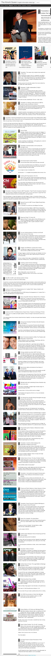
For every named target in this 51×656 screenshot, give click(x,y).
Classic (2, 5)
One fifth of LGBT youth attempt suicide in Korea (17, 278)
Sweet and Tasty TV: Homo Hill (28, 217)
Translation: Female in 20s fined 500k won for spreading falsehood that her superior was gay (11, 64)
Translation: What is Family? (27, 549)
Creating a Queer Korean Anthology (29, 263)
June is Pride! (24, 130)
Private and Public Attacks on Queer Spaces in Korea (33, 488)
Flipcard (6, 5)
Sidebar (19, 5)
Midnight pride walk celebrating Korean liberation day (33, 382)
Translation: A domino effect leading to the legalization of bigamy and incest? (30, 443)
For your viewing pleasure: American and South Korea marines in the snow (32, 233)
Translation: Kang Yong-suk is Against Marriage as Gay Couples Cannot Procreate (32, 504)
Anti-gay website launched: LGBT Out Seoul (31, 352)
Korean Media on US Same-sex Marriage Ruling (32, 609)
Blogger (29, 655)
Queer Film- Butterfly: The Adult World (29, 518)
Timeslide (29, 5)
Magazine (11, 5)
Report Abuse (33, 655)
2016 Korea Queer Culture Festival (29, 160)
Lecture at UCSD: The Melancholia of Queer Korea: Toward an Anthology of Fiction (25, 312)
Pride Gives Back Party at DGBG (28, 579)
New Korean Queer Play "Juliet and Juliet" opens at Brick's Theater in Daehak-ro (26, 63)
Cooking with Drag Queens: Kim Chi (29, 176)
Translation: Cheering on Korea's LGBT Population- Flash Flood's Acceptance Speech (26, 191)
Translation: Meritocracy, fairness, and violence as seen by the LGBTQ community (42, 64)
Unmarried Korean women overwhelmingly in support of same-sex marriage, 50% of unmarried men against (33, 413)
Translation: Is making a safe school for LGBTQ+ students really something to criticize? (32, 103)
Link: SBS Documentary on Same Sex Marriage (32, 594)
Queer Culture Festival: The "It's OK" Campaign (32, 624)
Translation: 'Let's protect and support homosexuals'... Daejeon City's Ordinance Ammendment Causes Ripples (33, 474)
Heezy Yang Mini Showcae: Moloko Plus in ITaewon (33, 297)
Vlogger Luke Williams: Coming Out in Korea (31, 247)
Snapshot (24, 5)
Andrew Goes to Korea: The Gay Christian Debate (32, 458)
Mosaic (15, 5)
